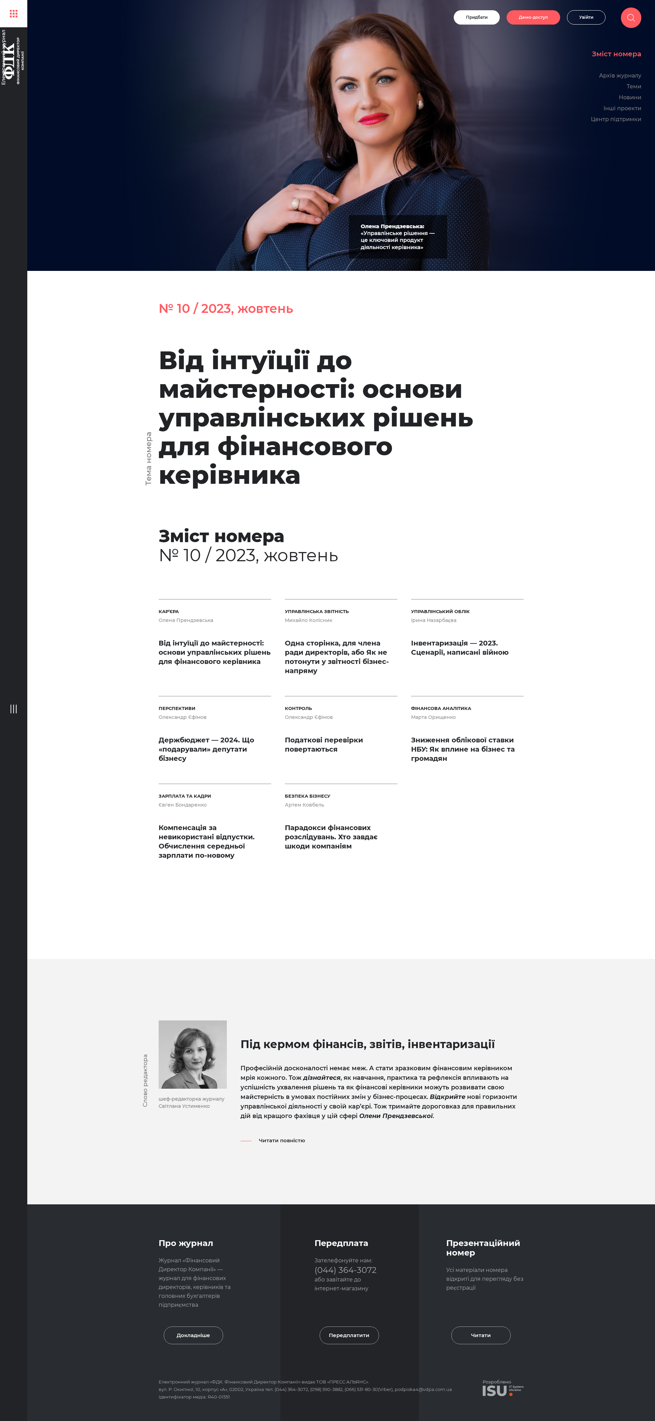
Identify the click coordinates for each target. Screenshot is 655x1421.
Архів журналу (620, 75)
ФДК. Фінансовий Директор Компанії (255, 1381)
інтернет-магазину (341, 1288)
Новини (630, 97)
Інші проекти (622, 108)
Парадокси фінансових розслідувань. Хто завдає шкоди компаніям (331, 837)
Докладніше (193, 1335)
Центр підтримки (616, 119)
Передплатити (349, 1335)
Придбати (476, 17)
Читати (481, 1335)
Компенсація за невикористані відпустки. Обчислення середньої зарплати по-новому (206, 841)
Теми (634, 86)
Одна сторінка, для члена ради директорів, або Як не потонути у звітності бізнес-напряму (337, 657)
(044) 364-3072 (346, 1270)
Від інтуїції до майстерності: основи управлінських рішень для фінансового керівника (316, 417)
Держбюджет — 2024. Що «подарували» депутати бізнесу (206, 749)
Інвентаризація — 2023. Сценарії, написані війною (460, 647)
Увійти (586, 17)
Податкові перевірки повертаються (324, 744)
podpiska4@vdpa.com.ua (423, 1389)
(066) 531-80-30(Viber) (369, 1389)
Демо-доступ (533, 17)
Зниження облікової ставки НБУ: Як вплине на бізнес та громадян (463, 749)
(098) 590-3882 (326, 1389)
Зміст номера (616, 54)
